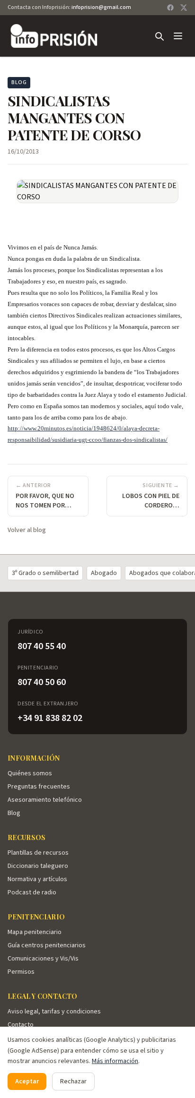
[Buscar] (159, 35)
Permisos (21, 972)
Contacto (21, 1024)
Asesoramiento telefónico (45, 800)
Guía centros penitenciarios (47, 945)
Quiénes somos (30, 773)
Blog (14, 813)
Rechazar (73, 1081)
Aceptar (27, 1081)
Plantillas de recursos (38, 853)
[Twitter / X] (183, 7)
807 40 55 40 (42, 646)
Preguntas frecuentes (39, 786)
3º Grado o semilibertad (45, 573)
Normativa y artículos (37, 879)
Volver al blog (27, 530)
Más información (115, 1061)
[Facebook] (170, 7)
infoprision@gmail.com (101, 7)
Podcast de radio (32, 892)
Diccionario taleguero (38, 866)
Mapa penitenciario (35, 932)
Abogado (104, 573)
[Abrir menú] (177, 35)
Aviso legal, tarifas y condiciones (54, 1011)
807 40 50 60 (42, 682)
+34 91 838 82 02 (50, 718)
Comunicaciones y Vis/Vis (43, 958)
